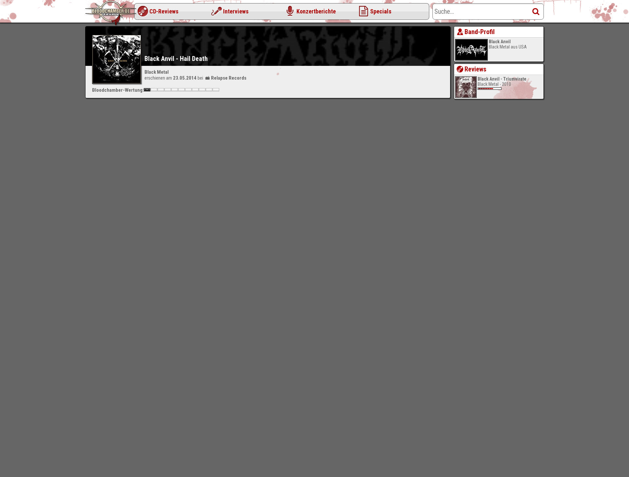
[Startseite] (111, 13)
